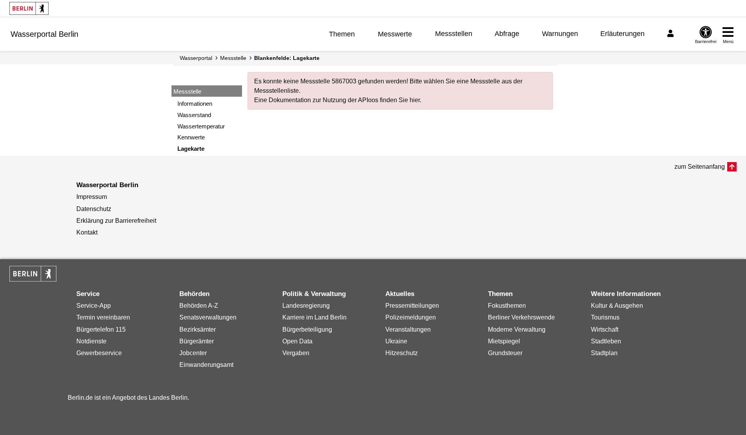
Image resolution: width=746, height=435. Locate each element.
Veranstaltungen (408, 329)
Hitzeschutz (401, 353)
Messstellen (453, 34)
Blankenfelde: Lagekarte (287, 58)
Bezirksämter (197, 329)
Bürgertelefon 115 (101, 329)
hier (415, 100)
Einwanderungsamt (206, 364)
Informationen (194, 103)
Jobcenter (193, 353)
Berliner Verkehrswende (521, 317)
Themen (342, 34)
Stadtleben (606, 341)
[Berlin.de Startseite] (29, 8)
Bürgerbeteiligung (307, 329)
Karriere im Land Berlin (314, 317)
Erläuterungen (622, 34)
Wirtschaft (604, 329)
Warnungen (560, 34)
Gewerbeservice (99, 353)
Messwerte (395, 34)
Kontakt (87, 232)
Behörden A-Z (198, 305)
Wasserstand (194, 115)
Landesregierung (306, 305)
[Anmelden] (671, 33)
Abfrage (507, 34)
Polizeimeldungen (410, 317)
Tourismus (605, 317)
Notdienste (91, 341)
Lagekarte (190, 148)
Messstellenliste (276, 90)
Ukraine (396, 341)
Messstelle (233, 58)
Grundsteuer (505, 353)
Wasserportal (196, 58)
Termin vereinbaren (103, 317)
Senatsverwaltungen (208, 317)
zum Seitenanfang (699, 166)
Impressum (91, 196)
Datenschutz (93, 209)
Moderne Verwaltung (517, 329)
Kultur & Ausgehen (617, 305)
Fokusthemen (507, 305)
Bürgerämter (196, 341)
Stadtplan (604, 353)
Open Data (297, 341)
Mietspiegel (504, 341)
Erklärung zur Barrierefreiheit (116, 220)
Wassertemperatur (201, 126)
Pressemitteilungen (412, 305)
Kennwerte (191, 137)
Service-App (93, 305)
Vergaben (295, 353)
